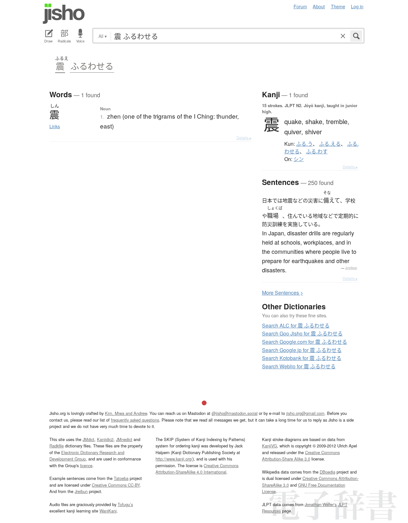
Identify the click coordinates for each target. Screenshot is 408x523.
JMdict (88, 439)
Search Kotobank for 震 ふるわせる (301, 358)
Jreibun (351, 268)
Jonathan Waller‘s (321, 504)
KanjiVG (269, 446)
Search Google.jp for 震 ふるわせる (302, 350)
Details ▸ (244, 137)
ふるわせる (91, 66)
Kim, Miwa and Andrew (126, 413)
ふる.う (304, 143)
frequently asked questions (135, 420)
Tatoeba (121, 478)
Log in (357, 6)
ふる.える (330, 143)
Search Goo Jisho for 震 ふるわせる (302, 333)
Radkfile (56, 446)
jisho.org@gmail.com (305, 413)
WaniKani (108, 511)
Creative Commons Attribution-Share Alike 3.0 (301, 455)
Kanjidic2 (105, 439)
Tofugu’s (125, 504)
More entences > (282, 292)
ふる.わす (317, 151)
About (319, 6)
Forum (300, 6)
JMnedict (124, 439)
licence (86, 465)
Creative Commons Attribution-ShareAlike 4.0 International (197, 468)
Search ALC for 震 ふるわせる (296, 325)
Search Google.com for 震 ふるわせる (304, 341)
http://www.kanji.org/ (174, 459)
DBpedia (327, 472)
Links (54, 126)
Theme (338, 6)
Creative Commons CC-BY (116, 485)
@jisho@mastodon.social (235, 413)
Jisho (64, 14)
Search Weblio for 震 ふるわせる (299, 366)
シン (299, 159)
